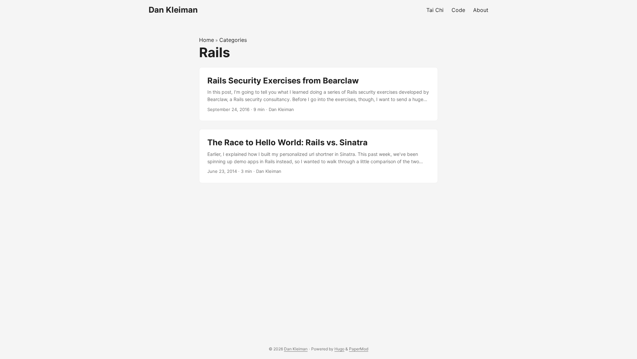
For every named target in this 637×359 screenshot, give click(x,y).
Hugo (339, 348)
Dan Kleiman (173, 10)
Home (206, 40)
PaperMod (358, 348)
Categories (233, 40)
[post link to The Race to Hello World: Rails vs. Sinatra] (318, 156)
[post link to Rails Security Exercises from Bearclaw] (318, 94)
